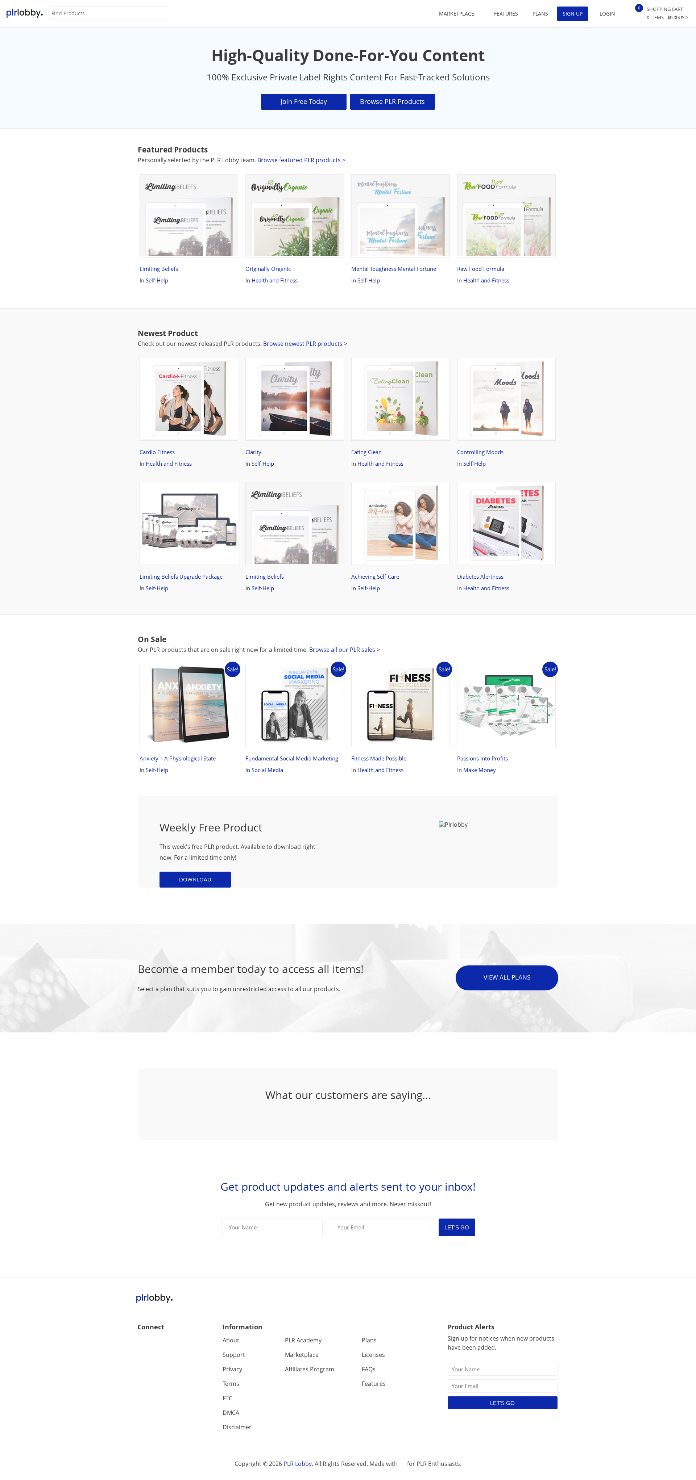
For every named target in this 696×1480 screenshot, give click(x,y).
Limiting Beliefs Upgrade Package (187, 492)
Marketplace (302, 1355)
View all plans (507, 977)
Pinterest (190, 1342)
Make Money (479, 769)
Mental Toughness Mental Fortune (400, 185)
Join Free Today (304, 101)
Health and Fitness (275, 280)
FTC (227, 1398)
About (231, 1340)
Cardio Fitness (164, 368)
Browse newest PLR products (303, 344)
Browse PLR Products (392, 101)
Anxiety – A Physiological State (184, 674)
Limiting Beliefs (165, 185)
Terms (231, 1384)
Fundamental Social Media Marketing (285, 674)
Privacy (232, 1369)
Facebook (143, 1342)
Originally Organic (275, 185)
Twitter (159, 1342)
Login (607, 13)
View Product (183, 242)
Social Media (267, 769)
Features (506, 13)
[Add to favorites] (226, 242)
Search (164, 13)
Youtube (174, 1342)
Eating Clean (373, 368)
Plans (540, 13)
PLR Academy (303, 1340)
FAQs (369, 1369)
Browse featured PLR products (299, 160)
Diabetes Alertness (487, 492)
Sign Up (573, 13)
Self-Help (157, 280)
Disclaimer (237, 1427)
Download (195, 879)
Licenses (373, 1355)
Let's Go (456, 1227)
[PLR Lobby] (25, 13)
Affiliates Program (309, 1369)
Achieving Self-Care (382, 492)
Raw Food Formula (487, 185)
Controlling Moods (487, 368)
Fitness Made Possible (385, 674)
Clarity (260, 368)
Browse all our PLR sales (342, 650)
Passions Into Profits (489, 674)
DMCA (231, 1413)
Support (234, 1355)
